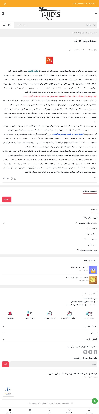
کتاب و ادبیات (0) (90, 239)
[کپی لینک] (15, 178)
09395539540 (88, 299)
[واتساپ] (11, 178)
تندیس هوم (92, 33)
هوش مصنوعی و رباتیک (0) (87, 250)
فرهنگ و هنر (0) (91, 234)
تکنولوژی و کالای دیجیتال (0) (86, 223)
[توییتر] (7, 178)
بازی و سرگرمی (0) (90, 218)
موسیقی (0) (92, 245)
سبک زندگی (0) (91, 229)
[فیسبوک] (3, 178)
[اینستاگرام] (90, 352)
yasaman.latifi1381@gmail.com (82, 302)
